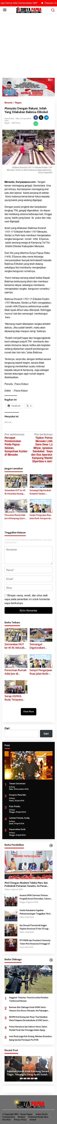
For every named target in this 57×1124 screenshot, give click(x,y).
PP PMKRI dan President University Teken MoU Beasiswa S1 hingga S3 (35, 942)
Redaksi (21, 1117)
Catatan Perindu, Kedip (19, 818)
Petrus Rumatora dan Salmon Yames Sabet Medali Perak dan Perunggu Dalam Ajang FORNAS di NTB (28, 1028)
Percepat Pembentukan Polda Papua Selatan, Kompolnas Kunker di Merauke (16, 444)
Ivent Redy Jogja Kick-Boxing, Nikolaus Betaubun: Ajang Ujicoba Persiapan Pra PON (30, 1038)
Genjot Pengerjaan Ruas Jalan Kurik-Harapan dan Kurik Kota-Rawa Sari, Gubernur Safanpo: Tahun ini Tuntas (41, 517)
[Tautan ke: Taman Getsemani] (28, 765)
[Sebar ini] (35, 117)
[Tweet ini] (41, 117)
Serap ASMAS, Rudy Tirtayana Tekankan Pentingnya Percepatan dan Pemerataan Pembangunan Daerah (14, 698)
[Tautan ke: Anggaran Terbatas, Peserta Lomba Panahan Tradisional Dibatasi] (28, 979)
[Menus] (4, 9)
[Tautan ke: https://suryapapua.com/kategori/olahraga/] (51, 960)
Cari (7, 728)
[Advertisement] (28, 45)
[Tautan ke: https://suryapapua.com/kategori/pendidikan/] (51, 845)
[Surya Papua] (29, 9)
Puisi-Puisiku (14, 806)
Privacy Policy (20, 1119)
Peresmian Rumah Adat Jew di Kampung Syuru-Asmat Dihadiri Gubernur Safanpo (15, 517)
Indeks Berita (42, 1114)
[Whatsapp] (35, 123)
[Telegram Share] (46, 117)
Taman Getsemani (17, 783)
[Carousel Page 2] (24, 1078)
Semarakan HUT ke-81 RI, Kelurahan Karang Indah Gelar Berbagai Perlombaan (15, 492)
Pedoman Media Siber (38, 1117)
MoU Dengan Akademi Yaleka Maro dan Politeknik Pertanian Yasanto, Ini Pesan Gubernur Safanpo (26, 884)
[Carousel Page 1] (21, 1078)
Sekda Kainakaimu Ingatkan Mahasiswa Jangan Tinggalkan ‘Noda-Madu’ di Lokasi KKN (36, 912)
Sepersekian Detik (17, 829)
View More (28, 711)
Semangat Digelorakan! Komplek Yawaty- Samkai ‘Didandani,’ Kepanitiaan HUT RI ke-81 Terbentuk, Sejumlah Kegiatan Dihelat (40, 492)
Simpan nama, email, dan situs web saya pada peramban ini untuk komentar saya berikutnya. (27, 599)
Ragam (7, 123)
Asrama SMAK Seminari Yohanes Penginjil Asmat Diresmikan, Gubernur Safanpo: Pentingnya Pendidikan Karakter (36, 897)
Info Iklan (6, 1119)
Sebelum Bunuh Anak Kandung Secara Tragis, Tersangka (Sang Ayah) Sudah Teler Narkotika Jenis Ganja (28, 1073)
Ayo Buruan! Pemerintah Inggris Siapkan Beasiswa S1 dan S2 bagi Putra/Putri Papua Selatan (34, 927)
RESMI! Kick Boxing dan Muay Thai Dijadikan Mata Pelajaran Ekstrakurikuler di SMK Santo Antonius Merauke (28, 1019)
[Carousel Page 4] (32, 1078)
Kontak (33, 1119)
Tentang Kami (8, 1117)
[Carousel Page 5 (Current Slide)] (35, 1078)
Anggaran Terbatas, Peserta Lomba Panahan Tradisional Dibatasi (28, 999)
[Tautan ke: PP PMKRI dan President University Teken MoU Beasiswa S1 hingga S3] (11, 944)
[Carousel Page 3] (28, 1078)
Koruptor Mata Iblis (17, 795)
